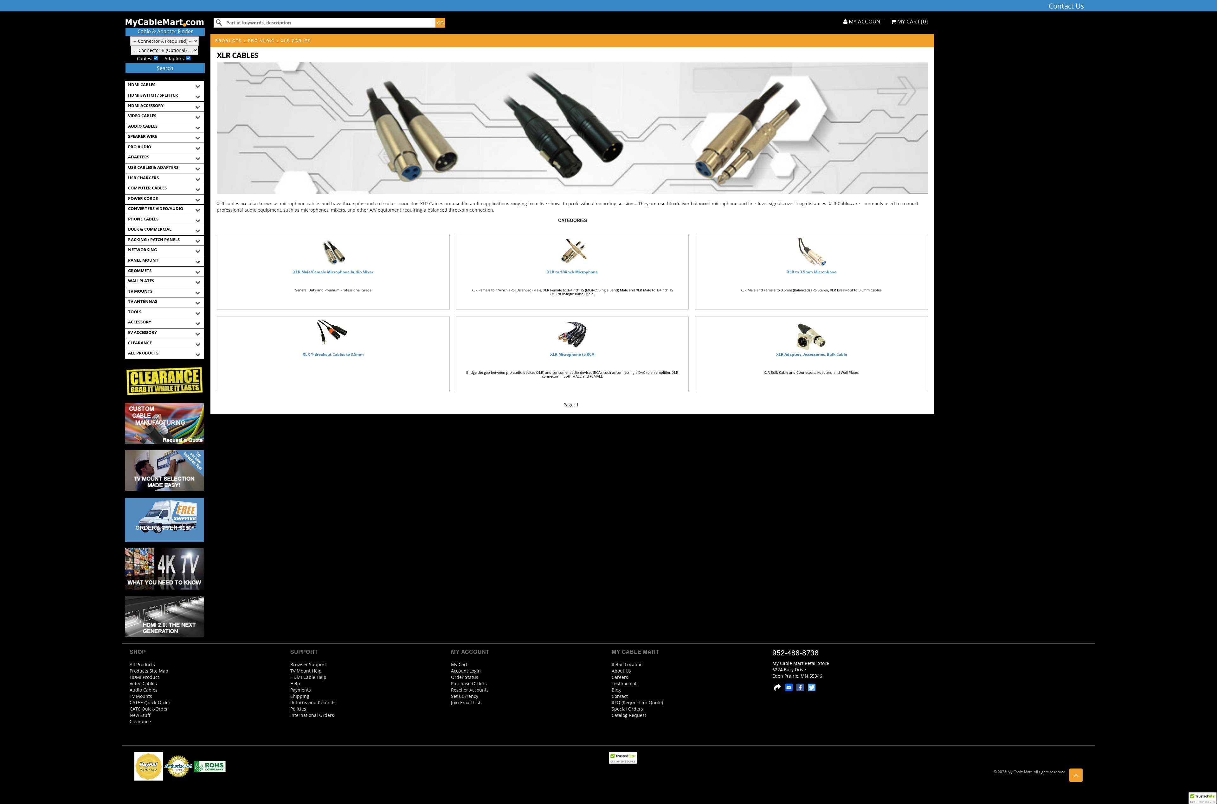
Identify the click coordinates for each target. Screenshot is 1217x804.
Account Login (466, 671)
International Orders (312, 715)
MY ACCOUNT (865, 21)
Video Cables (143, 683)
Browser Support (308, 664)
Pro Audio (261, 40)
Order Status (464, 677)
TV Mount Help (306, 671)
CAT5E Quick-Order (150, 702)
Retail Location (627, 664)
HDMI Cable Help (308, 677)
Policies (298, 709)
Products (228, 40)
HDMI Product (144, 677)
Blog (616, 690)
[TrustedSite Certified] (1202, 798)
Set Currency (464, 696)
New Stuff (140, 715)
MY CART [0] (912, 21)
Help (295, 683)
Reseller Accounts (470, 690)
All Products (142, 664)
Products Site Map (149, 671)
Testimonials (625, 683)
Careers (620, 677)
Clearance (140, 721)
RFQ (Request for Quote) (637, 702)
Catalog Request (629, 715)
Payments (300, 690)
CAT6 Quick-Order (149, 709)
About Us (621, 671)
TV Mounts (141, 696)
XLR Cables (296, 40)
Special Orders (627, 709)
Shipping (299, 696)
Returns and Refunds (313, 702)
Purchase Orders (469, 683)
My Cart (459, 664)
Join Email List (465, 702)
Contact (620, 696)
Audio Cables (144, 690)
